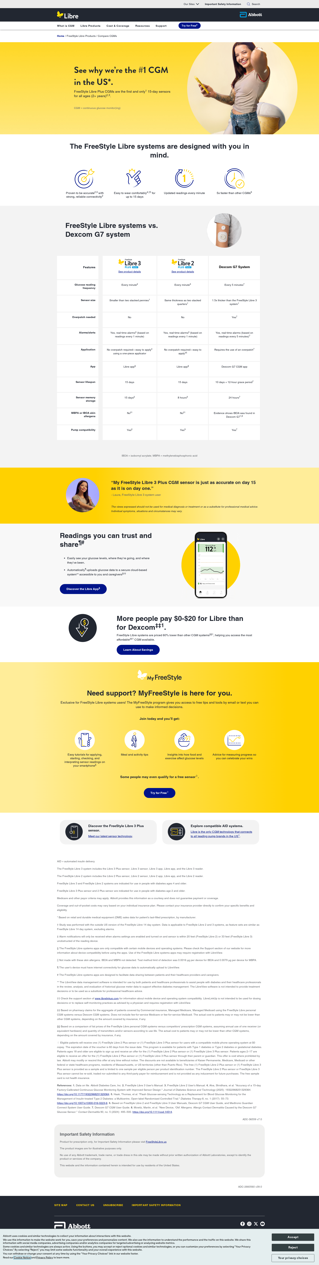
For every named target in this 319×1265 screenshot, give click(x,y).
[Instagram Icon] (249, 1224)
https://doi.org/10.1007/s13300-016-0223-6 (82, 1103)
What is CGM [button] (66, 25)
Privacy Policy (44, 1257)
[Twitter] (256, 1224)
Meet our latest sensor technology (110, 836)
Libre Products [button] (90, 25)
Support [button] (161, 25)
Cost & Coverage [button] (118, 25)
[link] (60, 35)
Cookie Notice (22, 1257)
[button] (248, 4)
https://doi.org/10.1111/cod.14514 (152, 1111)
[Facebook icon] (242, 1224)
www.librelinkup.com (107, 998)
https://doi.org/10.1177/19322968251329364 (83, 1094)
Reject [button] (293, 1247)
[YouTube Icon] (262, 1224)
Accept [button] (293, 1237)
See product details (129, 271)
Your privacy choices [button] (293, 1258)
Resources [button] (142, 25)
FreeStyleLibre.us (156, 1141)
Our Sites (189, 4)
